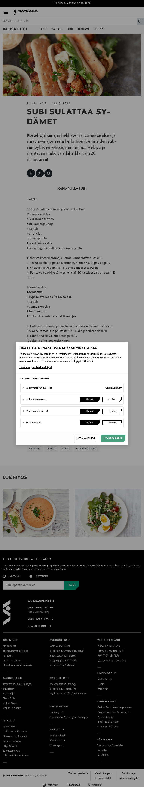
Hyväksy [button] (111, 399)
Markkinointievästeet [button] (35, 411)
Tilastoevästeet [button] (32, 423)
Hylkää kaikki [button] (86, 438)
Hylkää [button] (90, 399)
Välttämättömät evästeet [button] (37, 388)
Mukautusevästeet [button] (33, 399)
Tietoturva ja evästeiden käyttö (36, 367)
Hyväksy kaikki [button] (113, 438)
